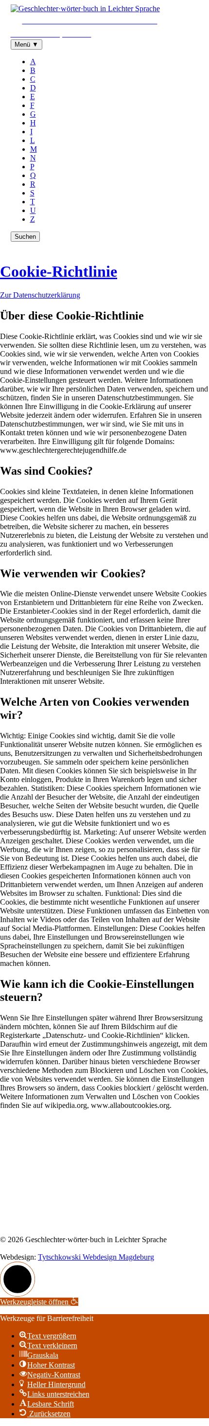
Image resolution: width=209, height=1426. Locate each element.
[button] (17, 1279)
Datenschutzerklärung (94, 1223)
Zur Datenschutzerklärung (40, 295)
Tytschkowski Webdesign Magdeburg (96, 1257)
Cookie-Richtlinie (58, 271)
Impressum (38, 1223)
